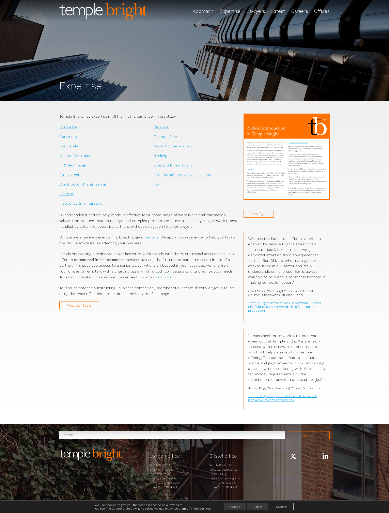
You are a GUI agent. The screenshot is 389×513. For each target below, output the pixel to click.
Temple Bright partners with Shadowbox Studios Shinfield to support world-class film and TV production (284, 306)
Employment (70, 175)
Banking (160, 155)
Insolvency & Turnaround (80, 203)
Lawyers (256, 11)
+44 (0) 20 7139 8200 (166, 482)
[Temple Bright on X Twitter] (293, 456)
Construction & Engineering (82, 184)
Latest (278, 11)
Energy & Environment (173, 165)
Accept (235, 506)
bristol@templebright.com (225, 478)
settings (205, 508)
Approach (203, 11)
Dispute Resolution (75, 155)
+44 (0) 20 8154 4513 (165, 487)
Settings (281, 506)
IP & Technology (73, 165)
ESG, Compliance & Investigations (182, 175)
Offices (322, 11)
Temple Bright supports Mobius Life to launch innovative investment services (282, 398)
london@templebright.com (166, 478)
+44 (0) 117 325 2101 (224, 482)
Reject (257, 506)
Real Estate (68, 146)
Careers (299, 11)
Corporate (68, 127)
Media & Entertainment (173, 146)
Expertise (230, 11)
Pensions (161, 127)
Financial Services (168, 136)
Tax (156, 184)
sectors (152, 237)
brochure (164, 277)
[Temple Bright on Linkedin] (325, 456)
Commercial (69, 136)
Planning (66, 194)
